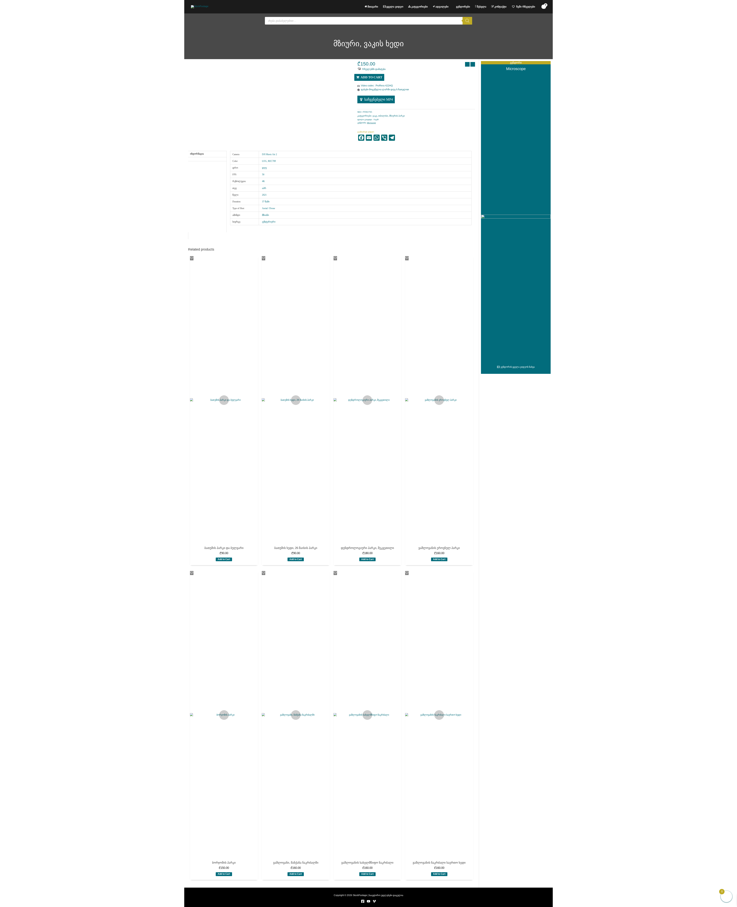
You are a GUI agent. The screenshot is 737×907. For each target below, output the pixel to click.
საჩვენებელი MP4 (378, 99)
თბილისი (383, 116)
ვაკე (375, 116)
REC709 (272, 161)
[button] (371, 69)
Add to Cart (371, 77)
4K (263, 181)
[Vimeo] (374, 901)
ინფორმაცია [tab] (197, 153)
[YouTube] (368, 901)
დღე (264, 167)
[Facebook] (362, 901)
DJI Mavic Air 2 (269, 154)
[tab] (207, 158)
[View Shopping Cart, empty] (543, 7)
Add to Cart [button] (224, 559)
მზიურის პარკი (397, 116)
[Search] (467, 21)
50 (263, 174)
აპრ (264, 188)
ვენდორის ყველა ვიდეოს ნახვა (518, 367)
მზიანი (265, 215)
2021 (264, 195)
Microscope (371, 123)
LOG (264, 161)
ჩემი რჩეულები (525, 6)
